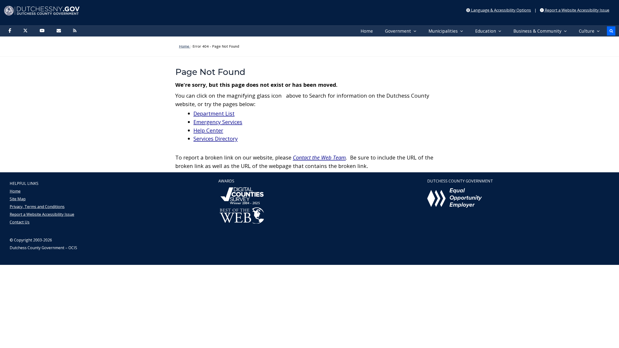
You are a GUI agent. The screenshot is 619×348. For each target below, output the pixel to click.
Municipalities (444, 31)
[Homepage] (309, 11)
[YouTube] (43, 31)
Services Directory (215, 138)
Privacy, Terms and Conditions (37, 206)
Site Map (18, 199)
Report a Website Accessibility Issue (42, 214)
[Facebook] (11, 31)
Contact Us (19, 222)
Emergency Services (217, 121)
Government (399, 31)
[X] (26, 31)
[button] (611, 31)
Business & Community (538, 31)
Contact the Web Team (319, 157)
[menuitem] (368, 31)
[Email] (60, 31)
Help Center (208, 130)
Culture (588, 31)
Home (367, 31)
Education (486, 31)
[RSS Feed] (76, 31)
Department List (214, 113)
